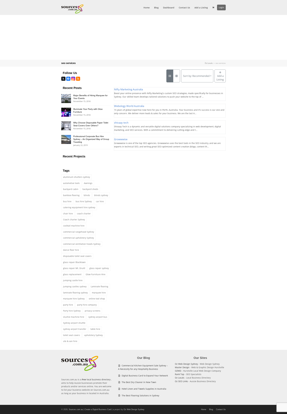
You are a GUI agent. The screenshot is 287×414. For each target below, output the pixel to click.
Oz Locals (179, 377)
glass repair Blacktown (74, 262)
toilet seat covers (71, 335)
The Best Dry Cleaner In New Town (139, 382)
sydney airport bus (97, 316)
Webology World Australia (129, 106)
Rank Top (179, 374)
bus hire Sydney (84, 201)
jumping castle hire (73, 280)
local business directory (98, 379)
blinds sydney (101, 195)
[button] (213, 7)
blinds (87, 195)
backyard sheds (90, 189)
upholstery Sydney (93, 335)
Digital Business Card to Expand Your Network (145, 375)
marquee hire (99, 292)
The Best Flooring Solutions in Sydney (140, 395)
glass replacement (72, 274)
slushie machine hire (73, 316)
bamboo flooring (71, 195)
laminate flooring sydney (75, 292)
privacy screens (92, 310)
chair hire (68, 213)
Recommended (196, 76)
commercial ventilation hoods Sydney (81, 243)
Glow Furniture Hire (95, 274)
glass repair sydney (99, 268)
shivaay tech (121, 122)
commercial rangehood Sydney (78, 231)
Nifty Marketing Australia (128, 89)
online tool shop (97, 298)
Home (203, 409)
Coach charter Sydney (74, 219)
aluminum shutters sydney (76, 177)
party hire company (87, 304)
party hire (68, 304)
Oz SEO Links (181, 381)
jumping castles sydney (75, 286)
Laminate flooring (99, 286)
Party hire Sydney (72, 310)
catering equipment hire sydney (79, 207)
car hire (100, 201)
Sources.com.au (76, 409)
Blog (211, 409)
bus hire (67, 201)
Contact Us (221, 409)
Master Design (182, 367)
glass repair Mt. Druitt (74, 268)
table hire (95, 329)
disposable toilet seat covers (77, 256)
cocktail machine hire (73, 225)
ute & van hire (70, 341)
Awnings (88, 183)
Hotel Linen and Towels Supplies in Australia (144, 388)
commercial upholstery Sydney (78, 237)
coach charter (84, 213)
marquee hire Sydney (74, 298)
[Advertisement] (143, 37)
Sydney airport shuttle (74, 322)
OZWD (178, 370)
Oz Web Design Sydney (186, 363)
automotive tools (71, 183)
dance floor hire (71, 249)
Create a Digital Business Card (98, 409)
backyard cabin (70, 189)
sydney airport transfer (74, 329)
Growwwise (121, 139)
